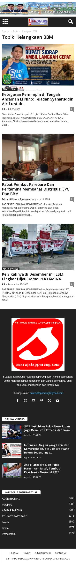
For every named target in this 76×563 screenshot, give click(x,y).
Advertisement (43, 552)
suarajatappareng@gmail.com (46, 393)
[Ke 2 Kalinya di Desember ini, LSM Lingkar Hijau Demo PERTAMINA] (38, 247)
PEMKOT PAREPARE (14, 516)
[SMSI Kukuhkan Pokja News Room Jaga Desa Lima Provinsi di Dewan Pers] (11, 431)
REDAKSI (14, 552)
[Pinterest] (42, 401)
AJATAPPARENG (11, 268)
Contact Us (60, 552)
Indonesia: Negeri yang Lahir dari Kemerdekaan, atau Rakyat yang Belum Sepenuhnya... (46, 448)
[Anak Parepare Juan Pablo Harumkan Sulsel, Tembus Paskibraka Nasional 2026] (11, 470)
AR (3, 109)
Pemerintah (8, 533)
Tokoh (5, 522)
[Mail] (34, 401)
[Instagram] (26, 401)
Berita (5, 528)
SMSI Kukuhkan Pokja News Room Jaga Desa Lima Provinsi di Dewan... (48, 428)
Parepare (7, 504)
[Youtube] (58, 401)
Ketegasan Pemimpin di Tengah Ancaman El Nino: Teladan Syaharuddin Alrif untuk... (37, 99)
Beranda (5, 31)
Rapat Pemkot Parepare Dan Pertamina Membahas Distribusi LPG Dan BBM (36, 189)
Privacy (27, 552)
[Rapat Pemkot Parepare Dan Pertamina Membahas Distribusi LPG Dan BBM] (38, 157)
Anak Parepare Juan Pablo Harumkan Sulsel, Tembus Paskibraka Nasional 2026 (42, 468)
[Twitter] (50, 401)
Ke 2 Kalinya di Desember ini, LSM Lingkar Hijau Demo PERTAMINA (32, 277)
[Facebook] (18, 401)
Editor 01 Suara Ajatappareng (19, 199)
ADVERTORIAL (10, 89)
